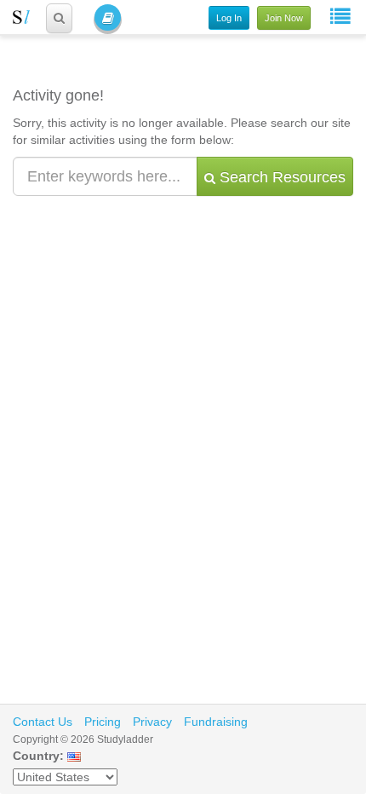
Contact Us (42, 721)
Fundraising (216, 721)
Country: (38, 755)
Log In (229, 18)
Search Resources (280, 177)
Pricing (102, 721)
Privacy (152, 721)
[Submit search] (59, 18)
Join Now (284, 18)
